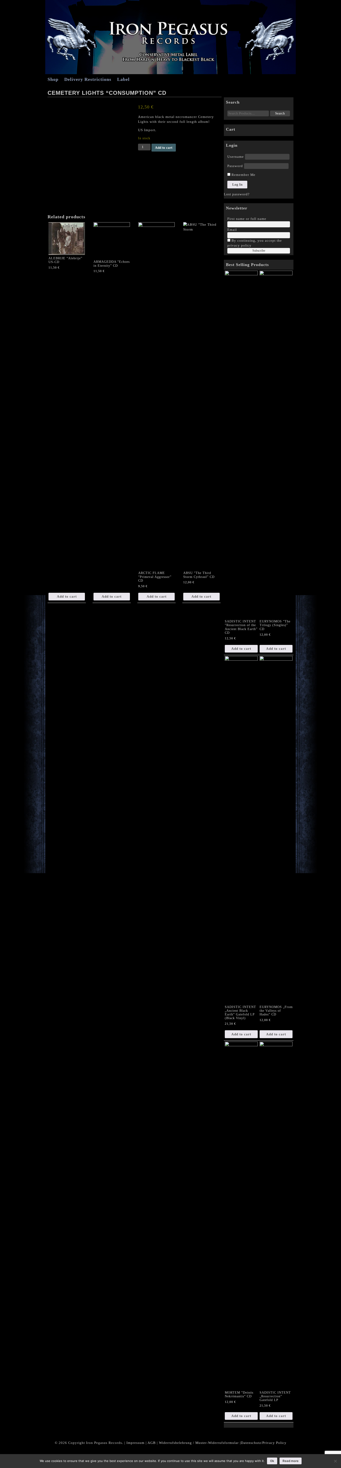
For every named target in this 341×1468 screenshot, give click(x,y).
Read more (291, 1461)
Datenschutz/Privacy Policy (263, 1443)
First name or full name (246, 219)
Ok (272, 1461)
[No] (335, 1461)
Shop (53, 79)
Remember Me (242, 175)
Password (235, 166)
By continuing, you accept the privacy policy (254, 243)
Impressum (135, 1443)
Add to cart (163, 147)
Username (235, 157)
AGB (152, 1443)
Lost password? (237, 194)
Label (123, 79)
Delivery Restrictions (87, 79)
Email (232, 229)
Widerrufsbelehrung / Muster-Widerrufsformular (199, 1443)
